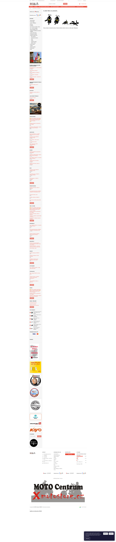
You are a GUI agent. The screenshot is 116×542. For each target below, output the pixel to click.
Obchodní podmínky (60, 0)
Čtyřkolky (31, 25)
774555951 (45, 455)
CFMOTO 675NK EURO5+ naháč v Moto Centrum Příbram (35, 127)
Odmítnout (105, 533)
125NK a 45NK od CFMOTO (34, 197)
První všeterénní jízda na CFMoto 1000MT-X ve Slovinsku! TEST (35, 191)
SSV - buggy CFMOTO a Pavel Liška (35, 273)
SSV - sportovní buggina (33, 28)
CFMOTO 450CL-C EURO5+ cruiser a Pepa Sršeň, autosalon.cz (34, 277)
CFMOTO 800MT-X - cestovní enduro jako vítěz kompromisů (35, 246)
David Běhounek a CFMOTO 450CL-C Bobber (34, 174)
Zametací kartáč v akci (34, 194)
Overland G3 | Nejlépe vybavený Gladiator (35, 218)
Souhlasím (111, 533)
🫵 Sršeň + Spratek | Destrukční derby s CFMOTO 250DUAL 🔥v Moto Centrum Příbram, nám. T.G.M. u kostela (35, 119)
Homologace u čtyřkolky (34, 74)
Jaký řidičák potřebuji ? (34, 70)
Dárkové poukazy (32, 46)
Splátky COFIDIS (56, 456)
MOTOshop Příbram (57, 478)
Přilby (32, 39)
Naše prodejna (32, 20)
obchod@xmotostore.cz (47, 454)
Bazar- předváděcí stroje (34, 29)
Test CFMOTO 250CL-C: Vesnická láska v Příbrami (35, 158)
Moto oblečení (33, 36)
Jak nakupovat (52, 0)
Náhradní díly (32, 48)
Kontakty (55, 458)
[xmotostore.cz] (58, 491)
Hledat (65, 3)
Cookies (55, 462)
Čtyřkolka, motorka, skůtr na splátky (34, 92)
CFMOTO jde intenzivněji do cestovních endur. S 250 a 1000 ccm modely (35, 244)
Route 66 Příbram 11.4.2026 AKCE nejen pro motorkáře (35, 134)
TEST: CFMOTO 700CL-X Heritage (34, 281)
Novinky (55, 467)
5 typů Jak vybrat (33, 97)
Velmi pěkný (78, 455)
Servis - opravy (56, 461)
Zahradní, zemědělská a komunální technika (35, 31)
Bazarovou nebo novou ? (34, 84)
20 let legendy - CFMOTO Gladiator (34, 179)
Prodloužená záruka (33, 141)
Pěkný (77, 457)
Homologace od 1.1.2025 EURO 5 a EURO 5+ (35, 68)
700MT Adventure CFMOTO (34, 252)
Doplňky (31, 45)
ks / (70, 454)
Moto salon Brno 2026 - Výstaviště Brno (34, 144)
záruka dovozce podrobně (34, 305)
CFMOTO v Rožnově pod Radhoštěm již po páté (34, 259)
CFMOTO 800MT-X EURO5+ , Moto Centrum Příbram (35, 234)
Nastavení (87, 538)
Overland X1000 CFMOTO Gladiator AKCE (34, 137)
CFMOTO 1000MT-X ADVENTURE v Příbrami (35, 216)
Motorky (31, 24)
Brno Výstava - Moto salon (34, 139)
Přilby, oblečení (32, 44)
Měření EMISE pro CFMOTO (34, 72)
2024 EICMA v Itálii (33, 248)
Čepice (32, 40)
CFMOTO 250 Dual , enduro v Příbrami (35, 164)
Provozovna (55, 463)
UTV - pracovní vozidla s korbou (35, 26)
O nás (54, 469)
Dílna (31, 49)
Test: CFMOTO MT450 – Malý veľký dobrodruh (35, 268)
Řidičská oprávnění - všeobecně (35, 76)
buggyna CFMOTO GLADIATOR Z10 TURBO (35, 124)
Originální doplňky (34, 41)
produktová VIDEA (56, 466)
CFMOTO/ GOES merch (33, 35)
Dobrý (77, 459)
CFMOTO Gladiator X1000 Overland (34, 256)
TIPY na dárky (32, 21)
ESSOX (55, 457)
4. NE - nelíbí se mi (79, 461)
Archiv (31, 79)
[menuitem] (31, 6)
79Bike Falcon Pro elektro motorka (34, 161)
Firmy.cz (61, 478)
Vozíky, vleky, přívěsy (33, 32)
